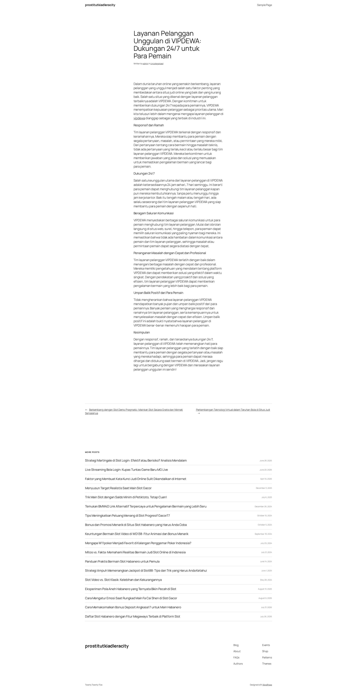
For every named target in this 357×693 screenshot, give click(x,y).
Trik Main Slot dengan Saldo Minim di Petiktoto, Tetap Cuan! (126, 497)
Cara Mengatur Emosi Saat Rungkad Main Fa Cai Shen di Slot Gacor (131, 598)
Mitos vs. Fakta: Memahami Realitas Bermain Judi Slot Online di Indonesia (135, 552)
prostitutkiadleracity (100, 5)
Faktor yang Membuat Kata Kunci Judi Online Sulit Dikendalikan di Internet (135, 479)
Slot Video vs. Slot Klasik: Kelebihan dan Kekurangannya (123, 580)
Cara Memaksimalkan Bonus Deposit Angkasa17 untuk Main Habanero (133, 607)
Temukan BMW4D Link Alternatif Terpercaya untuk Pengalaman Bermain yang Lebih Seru (146, 506)
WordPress (267, 684)
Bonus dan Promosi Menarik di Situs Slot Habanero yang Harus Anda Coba (136, 525)
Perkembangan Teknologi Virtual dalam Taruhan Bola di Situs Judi (233, 409)
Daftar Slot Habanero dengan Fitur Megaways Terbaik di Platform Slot (132, 616)
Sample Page (264, 5)
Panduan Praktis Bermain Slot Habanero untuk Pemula (122, 561)
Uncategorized (156, 63)
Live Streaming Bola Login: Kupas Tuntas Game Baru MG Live (126, 469)
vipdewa (139, 118)
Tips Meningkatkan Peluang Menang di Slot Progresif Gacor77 (127, 515)
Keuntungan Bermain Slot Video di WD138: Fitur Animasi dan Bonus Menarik (136, 534)
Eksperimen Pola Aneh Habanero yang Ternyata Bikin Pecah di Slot (130, 589)
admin (145, 63)
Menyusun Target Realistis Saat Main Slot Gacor (118, 488)
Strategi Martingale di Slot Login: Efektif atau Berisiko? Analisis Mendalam (136, 460)
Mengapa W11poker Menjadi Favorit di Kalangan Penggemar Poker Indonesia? (138, 543)
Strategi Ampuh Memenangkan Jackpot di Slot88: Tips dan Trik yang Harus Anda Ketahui (146, 570)
